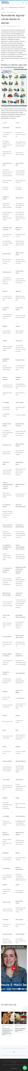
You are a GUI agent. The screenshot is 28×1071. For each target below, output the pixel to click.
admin (3, 26)
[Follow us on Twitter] (13, 1068)
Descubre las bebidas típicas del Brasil (20, 1029)
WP (8, 1064)
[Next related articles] (25, 1008)
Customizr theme (21, 1064)
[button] (25, 1068)
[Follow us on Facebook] (15, 1068)
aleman (6, 7)
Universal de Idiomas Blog (13, 1061)
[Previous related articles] (22, 1008)
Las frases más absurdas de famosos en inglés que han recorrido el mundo (7, 1031)
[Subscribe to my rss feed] (11, 1068)
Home (2, 7)
